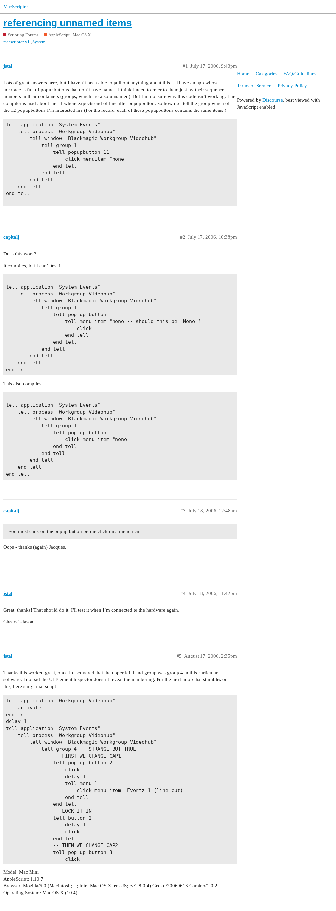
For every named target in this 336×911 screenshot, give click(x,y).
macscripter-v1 (16, 41)
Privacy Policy (292, 85)
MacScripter (15, 6)
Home (243, 73)
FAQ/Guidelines (300, 73)
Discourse (272, 100)
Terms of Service (254, 85)
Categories (266, 73)
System (38, 41)
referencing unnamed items (67, 22)
